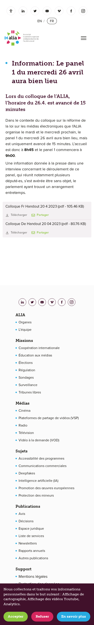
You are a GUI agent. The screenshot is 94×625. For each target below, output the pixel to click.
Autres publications (33, 558)
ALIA (20, 315)
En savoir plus (73, 616)
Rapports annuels (32, 551)
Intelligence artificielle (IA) (38, 481)
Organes (25, 322)
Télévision (26, 433)
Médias (23, 403)
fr (52, 21)
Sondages (26, 378)
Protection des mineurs (36, 495)
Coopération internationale (39, 348)
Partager (43, 215)
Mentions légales (33, 576)
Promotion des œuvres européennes (46, 488)
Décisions (26, 521)
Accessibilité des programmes (41, 458)
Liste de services (31, 536)
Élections (26, 363)
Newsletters (28, 543)
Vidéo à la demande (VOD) (39, 440)
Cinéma (24, 411)
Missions (24, 341)
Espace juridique (31, 529)
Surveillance (28, 385)
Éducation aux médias (35, 355)
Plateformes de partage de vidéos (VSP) (49, 418)
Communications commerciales (42, 466)
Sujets (22, 451)
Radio (23, 425)
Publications (28, 506)
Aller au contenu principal (43, 7)
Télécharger (19, 215)
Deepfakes (27, 473)
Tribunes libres (30, 392)
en (39, 21)
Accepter (15, 616)
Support (23, 569)
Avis (22, 514)
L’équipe (25, 330)
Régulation (27, 370)
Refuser (42, 616)
